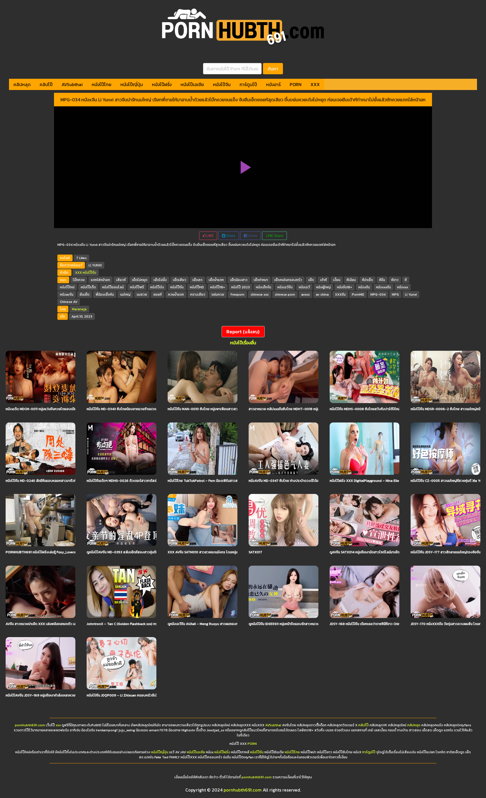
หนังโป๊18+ (217, 287)
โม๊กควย (79, 279)
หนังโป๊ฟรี (137, 287)
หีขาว (395, 279)
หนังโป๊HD (197, 287)
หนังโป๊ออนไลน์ (113, 287)
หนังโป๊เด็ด (88, 287)
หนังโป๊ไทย (101, 84)
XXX (315, 84)
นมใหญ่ (125, 294)
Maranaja (79, 309)
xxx (58, 725)
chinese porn (285, 294)
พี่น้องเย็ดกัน (105, 294)
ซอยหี (157, 294)
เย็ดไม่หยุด (139, 279)
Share (230, 235)
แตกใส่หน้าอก (100, 279)
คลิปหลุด (22, 84)
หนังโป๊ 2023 (240, 287)
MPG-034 (378, 294)
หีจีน (382, 279)
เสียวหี (121, 279)
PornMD (358, 294)
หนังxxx (402, 287)
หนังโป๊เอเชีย (192, 84)
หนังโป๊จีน (222, 84)
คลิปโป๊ (46, 84)
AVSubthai (72, 84)
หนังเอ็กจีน (263, 287)
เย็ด (311, 279)
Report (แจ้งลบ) (243, 331)
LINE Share (274, 235)
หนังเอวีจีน (284, 287)
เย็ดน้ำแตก (216, 279)
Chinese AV (68, 301)
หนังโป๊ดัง (157, 287)
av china (322, 294)
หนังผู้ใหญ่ (323, 287)
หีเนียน (351, 279)
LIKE (209, 235)
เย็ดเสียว (179, 279)
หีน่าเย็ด (367, 279)
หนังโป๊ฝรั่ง (162, 84)
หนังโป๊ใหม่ (67, 287)
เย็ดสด (197, 279)
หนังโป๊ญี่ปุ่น (131, 84)
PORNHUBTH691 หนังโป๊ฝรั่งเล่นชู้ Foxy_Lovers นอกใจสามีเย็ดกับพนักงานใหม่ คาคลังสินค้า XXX (75, 552)
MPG (395, 294)
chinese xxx (260, 294)
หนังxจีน (364, 287)
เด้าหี (323, 279)
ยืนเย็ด (84, 294)
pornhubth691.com (30, 725)
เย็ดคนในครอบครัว (288, 279)
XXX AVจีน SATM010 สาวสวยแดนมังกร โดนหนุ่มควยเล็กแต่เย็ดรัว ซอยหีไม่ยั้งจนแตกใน (230, 552)
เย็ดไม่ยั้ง (160, 279)
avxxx (305, 294)
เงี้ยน (336, 279)
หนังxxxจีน (383, 287)
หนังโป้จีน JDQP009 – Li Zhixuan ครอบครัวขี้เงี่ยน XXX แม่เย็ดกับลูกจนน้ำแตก (144, 695)
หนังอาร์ (273, 84)
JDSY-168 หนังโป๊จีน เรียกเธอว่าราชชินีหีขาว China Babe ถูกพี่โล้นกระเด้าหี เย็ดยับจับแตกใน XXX (399, 623)
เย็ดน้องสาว (239, 279)
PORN (296, 84)
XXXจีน (340, 294)
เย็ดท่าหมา (261, 279)
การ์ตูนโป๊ (248, 84)
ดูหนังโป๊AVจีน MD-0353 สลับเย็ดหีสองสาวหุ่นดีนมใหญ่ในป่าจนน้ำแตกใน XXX (142, 552)
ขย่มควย (218, 294)
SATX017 (255, 552)
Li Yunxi (411, 294)
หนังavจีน (66, 294)
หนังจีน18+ (344, 287)
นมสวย (142, 294)
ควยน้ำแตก (176, 294)
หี (406, 279)
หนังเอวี (304, 287)
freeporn (237, 294)
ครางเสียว (197, 294)
